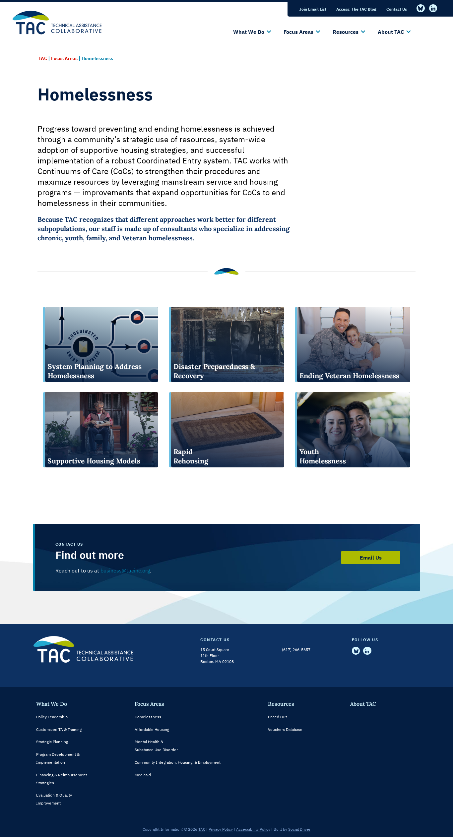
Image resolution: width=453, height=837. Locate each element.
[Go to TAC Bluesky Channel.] (421, 8)
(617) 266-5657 (296, 649)
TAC (201, 829)
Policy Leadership (52, 716)
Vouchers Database (285, 729)
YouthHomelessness (322, 456)
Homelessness (148, 716)
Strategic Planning (52, 741)
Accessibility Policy (253, 829)
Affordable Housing (152, 729)
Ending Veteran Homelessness (349, 375)
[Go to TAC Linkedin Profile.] (433, 8)
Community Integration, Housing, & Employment (178, 762)
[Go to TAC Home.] (58, 17)
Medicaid (143, 774)
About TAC (363, 703)
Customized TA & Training (59, 729)
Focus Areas (149, 703)
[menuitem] (312, 9)
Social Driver (299, 829)
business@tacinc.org (125, 570)
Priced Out (277, 716)
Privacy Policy (221, 829)
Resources (281, 703)
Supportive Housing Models (93, 460)
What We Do (51, 703)
